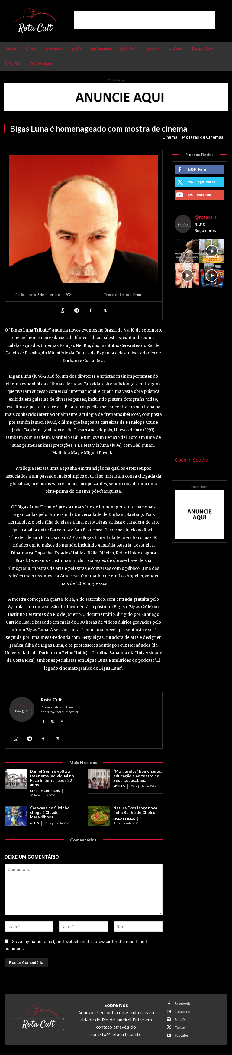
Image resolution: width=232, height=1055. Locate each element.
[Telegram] (76, 311)
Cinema (169, 136)
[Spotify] (169, 1019)
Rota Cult (51, 699)
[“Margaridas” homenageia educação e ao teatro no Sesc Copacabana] (99, 779)
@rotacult (206, 217)
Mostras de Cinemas (202, 136)
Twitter (180, 1027)
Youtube (181, 1035)
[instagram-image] (187, 251)
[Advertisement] (144, 20)
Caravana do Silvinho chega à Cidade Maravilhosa (49, 812)
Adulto (119, 786)
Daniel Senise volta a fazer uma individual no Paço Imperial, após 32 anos (52, 778)
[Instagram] (52, 720)
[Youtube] (169, 1035)
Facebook (182, 1003)
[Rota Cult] (21, 711)
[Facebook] (90, 311)
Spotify (180, 1019)
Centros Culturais (45, 790)
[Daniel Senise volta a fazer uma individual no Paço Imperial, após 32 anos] (16, 779)
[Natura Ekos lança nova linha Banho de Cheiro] (99, 816)
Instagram (182, 1011)
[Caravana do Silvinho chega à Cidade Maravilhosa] (16, 816)
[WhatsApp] (62, 311)
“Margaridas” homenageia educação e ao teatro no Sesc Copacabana (137, 776)
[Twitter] (104, 311)
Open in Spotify (191, 460)
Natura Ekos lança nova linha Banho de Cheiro (135, 810)
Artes (34, 823)
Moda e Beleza (124, 818)
